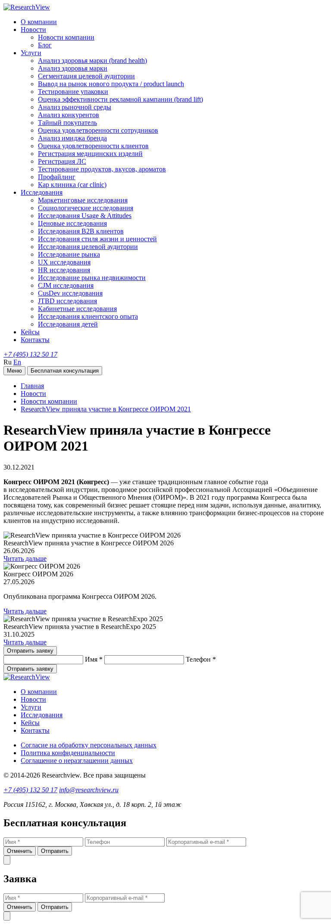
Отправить (55, 851)
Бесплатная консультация (65, 370)
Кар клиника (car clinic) (72, 184)
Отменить (19, 851)
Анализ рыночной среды (74, 107)
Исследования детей (68, 324)
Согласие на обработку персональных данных (88, 745)
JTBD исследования (67, 301)
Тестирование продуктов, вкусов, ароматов (102, 169)
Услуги (31, 52)
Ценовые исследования (72, 223)
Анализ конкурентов (68, 114)
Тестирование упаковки (73, 91)
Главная (32, 385)
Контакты (35, 339)
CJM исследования (66, 285)
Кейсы (30, 332)
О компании (39, 21)
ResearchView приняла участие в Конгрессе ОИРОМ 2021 (106, 409)
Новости (33, 29)
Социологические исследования (85, 208)
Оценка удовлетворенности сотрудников (98, 130)
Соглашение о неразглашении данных (77, 760)
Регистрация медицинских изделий (90, 153)
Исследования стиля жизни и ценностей (97, 239)
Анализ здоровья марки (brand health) (92, 60)
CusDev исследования (70, 293)
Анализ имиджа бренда (72, 138)
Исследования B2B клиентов (81, 231)
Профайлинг (56, 176)
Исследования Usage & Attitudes (84, 215)
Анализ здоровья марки (72, 68)
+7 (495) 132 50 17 (30, 354)
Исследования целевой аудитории (88, 246)
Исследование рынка (69, 254)
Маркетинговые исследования (83, 200)
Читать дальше (25, 558)
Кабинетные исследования (77, 308)
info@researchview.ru (89, 789)
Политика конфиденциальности (68, 752)
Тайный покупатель (67, 122)
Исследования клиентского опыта (88, 316)
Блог (45, 45)
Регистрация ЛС (62, 161)
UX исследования (64, 262)
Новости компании (66, 37)
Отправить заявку (30, 650)
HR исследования (64, 270)
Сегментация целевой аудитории (86, 76)
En (17, 362)
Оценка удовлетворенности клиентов (93, 145)
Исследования (41, 192)
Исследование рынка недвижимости (92, 277)
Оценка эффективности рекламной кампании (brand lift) (120, 99)
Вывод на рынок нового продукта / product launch (111, 83)
